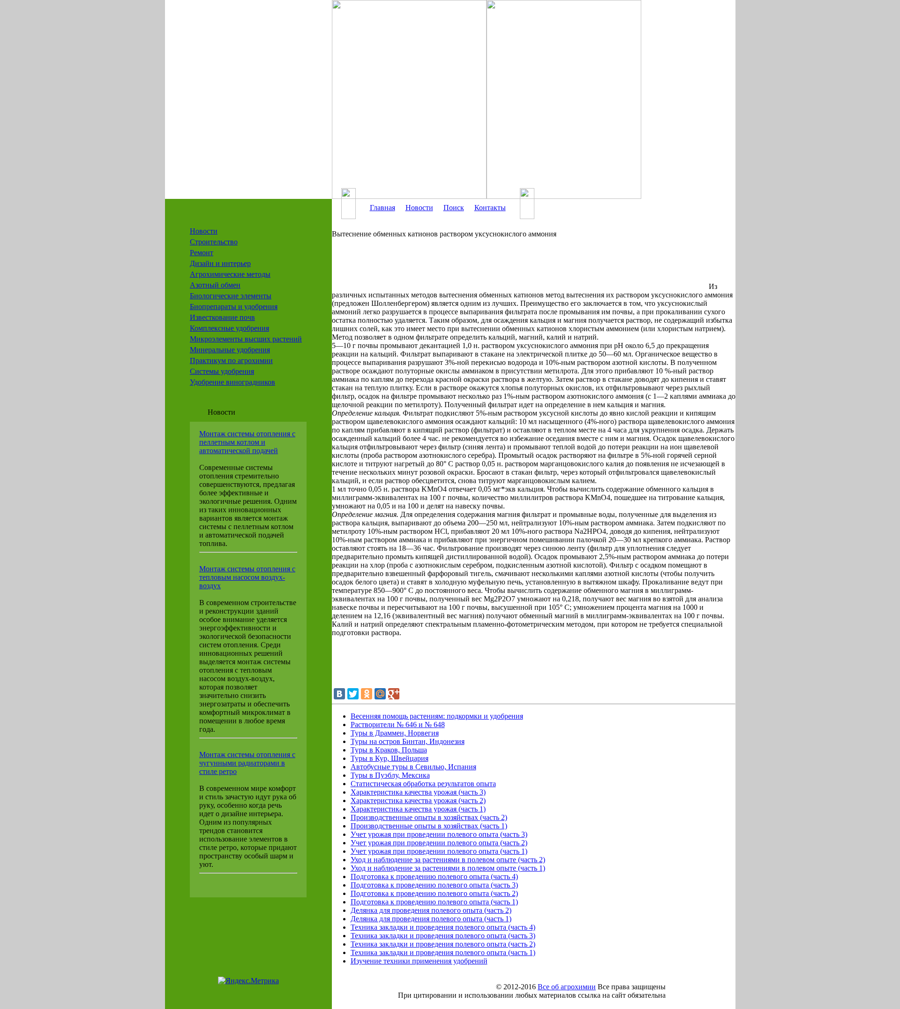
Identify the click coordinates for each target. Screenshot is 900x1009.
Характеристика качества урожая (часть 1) (418, 809)
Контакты (490, 208)
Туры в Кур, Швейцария (389, 758)
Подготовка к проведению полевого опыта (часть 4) (434, 876)
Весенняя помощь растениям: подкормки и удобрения (437, 716)
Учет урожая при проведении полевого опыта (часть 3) (439, 834)
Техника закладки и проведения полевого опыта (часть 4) (443, 927)
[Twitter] (353, 693)
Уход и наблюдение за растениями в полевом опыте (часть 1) (448, 868)
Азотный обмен (215, 285)
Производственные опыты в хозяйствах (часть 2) (429, 817)
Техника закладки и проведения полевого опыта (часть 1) (443, 952)
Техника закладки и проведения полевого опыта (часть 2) (443, 944)
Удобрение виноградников (232, 382)
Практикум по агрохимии (231, 360)
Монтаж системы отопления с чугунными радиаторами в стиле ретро (247, 763)
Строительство (214, 242)
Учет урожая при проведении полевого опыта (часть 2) (439, 843)
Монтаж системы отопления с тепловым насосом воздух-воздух (247, 577)
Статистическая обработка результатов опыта (423, 784)
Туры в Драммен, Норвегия (395, 733)
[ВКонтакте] (339, 693)
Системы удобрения (222, 371)
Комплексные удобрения (229, 328)
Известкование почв (222, 317)
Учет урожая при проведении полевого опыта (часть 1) (439, 851)
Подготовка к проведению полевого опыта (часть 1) (434, 902)
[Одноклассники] (366, 693)
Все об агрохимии (567, 987)
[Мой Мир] (380, 693)
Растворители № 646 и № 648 (398, 724)
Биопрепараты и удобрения (234, 307)
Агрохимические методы (230, 274)
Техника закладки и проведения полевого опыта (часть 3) (443, 936)
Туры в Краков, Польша (389, 750)
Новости (204, 231)
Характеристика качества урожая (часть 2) (418, 800)
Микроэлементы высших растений (246, 339)
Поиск (453, 208)
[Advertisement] (519, 268)
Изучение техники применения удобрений (419, 961)
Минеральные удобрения (230, 350)
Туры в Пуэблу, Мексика (390, 775)
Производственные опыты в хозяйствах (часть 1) (429, 826)
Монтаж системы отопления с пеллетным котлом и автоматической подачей (247, 442)
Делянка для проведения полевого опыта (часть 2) (431, 910)
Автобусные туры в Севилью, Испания (413, 767)
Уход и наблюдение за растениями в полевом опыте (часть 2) (448, 860)
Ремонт (201, 253)
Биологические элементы (230, 296)
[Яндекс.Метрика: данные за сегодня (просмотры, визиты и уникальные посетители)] (248, 981)
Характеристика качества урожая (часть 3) (418, 792)
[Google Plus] (393, 693)
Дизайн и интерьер (220, 263)
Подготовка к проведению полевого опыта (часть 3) (434, 885)
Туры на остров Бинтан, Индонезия (408, 741)
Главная (382, 208)
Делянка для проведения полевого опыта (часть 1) (431, 919)
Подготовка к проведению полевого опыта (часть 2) (434, 893)
